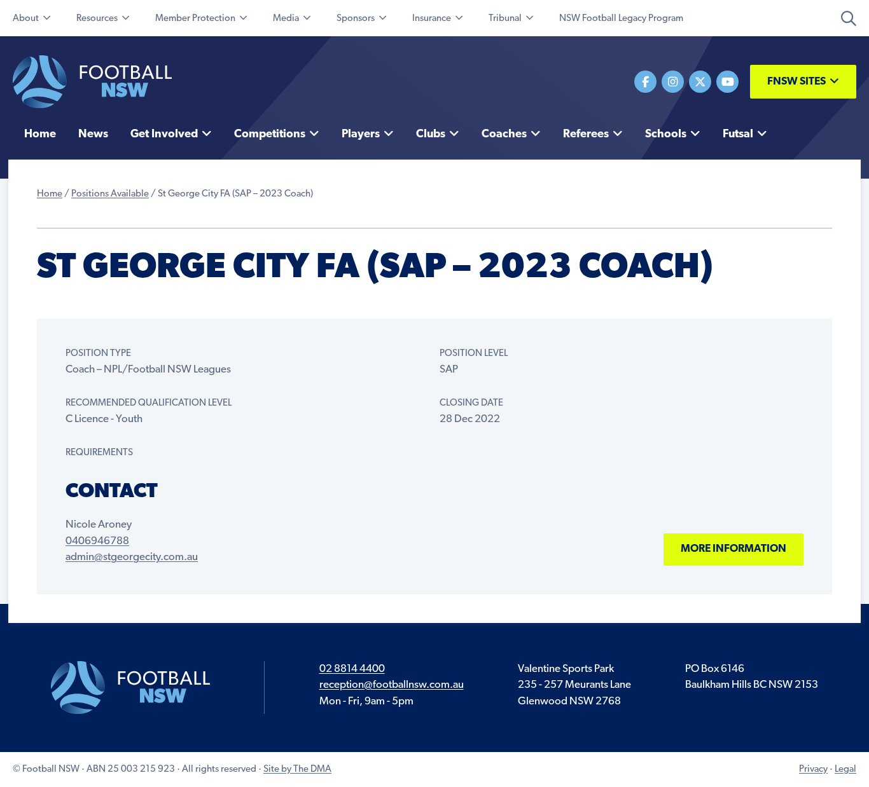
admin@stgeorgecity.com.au (132, 557)
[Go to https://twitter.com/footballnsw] (700, 82)
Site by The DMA (297, 769)
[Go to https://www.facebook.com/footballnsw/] (645, 82)
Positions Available (110, 194)
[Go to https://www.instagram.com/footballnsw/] (673, 82)
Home (49, 194)
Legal (845, 769)
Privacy (813, 769)
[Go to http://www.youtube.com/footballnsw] (727, 82)
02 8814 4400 (352, 669)
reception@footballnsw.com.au (391, 685)
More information (733, 549)
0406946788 (97, 541)
